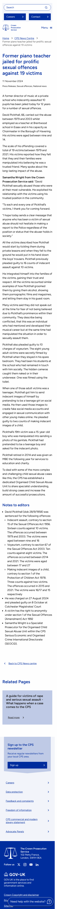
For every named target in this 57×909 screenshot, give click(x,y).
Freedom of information (19, 810)
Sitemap (8, 905)
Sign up (14, 765)
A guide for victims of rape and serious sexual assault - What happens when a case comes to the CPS (24, 701)
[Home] (11, 28)
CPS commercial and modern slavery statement (22, 821)
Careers (10, 782)
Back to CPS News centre (23, 663)
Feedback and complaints (20, 801)
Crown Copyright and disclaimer (21, 894)
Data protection (14, 791)
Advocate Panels (15, 831)
